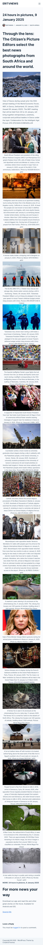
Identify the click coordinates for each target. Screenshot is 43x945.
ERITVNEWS (10, 3)
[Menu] (39, 4)
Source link (7, 912)
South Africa (34, 25)
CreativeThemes (9, 942)
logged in (16, 927)
